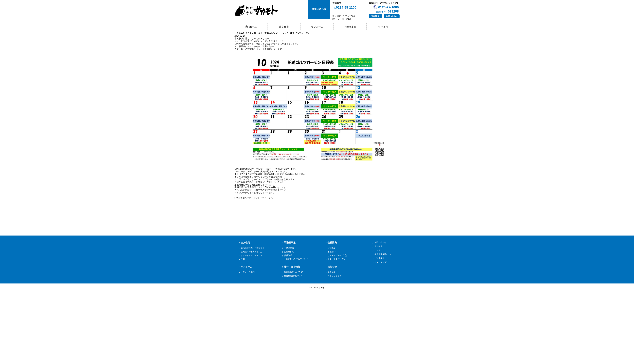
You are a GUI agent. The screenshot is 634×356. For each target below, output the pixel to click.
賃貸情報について (292, 276)
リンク (377, 250)
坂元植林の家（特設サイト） (253, 248)
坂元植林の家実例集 (250, 252)
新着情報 (331, 272)
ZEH (243, 259)
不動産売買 (289, 248)
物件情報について (292, 272)
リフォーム (317, 26)
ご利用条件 (379, 258)
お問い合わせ (392, 16)
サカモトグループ (335, 255)
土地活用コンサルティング (296, 259)
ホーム (253, 26)
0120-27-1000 (313, 197)
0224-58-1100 (344, 7)
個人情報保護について (384, 254)
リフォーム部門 (248, 272)
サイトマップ (380, 262)
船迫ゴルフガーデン (336, 259)
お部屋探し (289, 252)
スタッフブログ (334, 276)
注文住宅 (284, 26)
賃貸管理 (288, 255)
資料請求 (375, 16)
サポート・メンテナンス (252, 255)
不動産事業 (350, 26)
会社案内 (383, 26)
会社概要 (331, 248)
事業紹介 (331, 252)
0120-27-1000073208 (387, 9)
